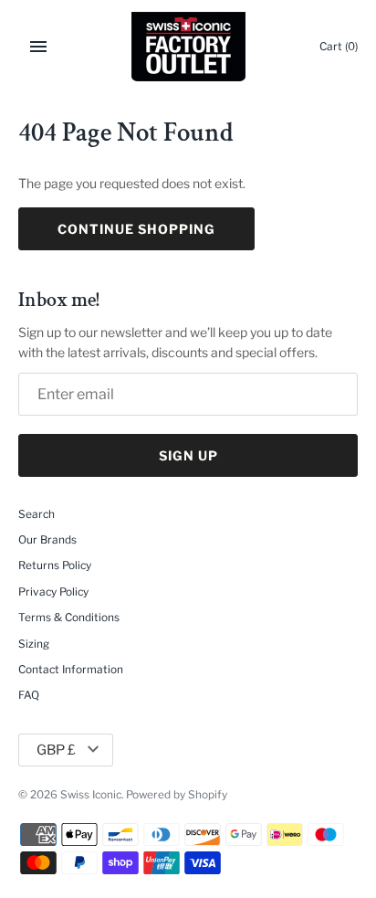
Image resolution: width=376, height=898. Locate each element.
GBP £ (56, 750)
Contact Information (70, 669)
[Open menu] (38, 46)
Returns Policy (54, 565)
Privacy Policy (53, 592)
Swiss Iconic (90, 794)
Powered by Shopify (176, 794)
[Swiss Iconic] (188, 46)
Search (36, 514)
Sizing (33, 644)
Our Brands (47, 540)
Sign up (188, 455)
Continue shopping (136, 229)
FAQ (28, 695)
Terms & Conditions (69, 617)
